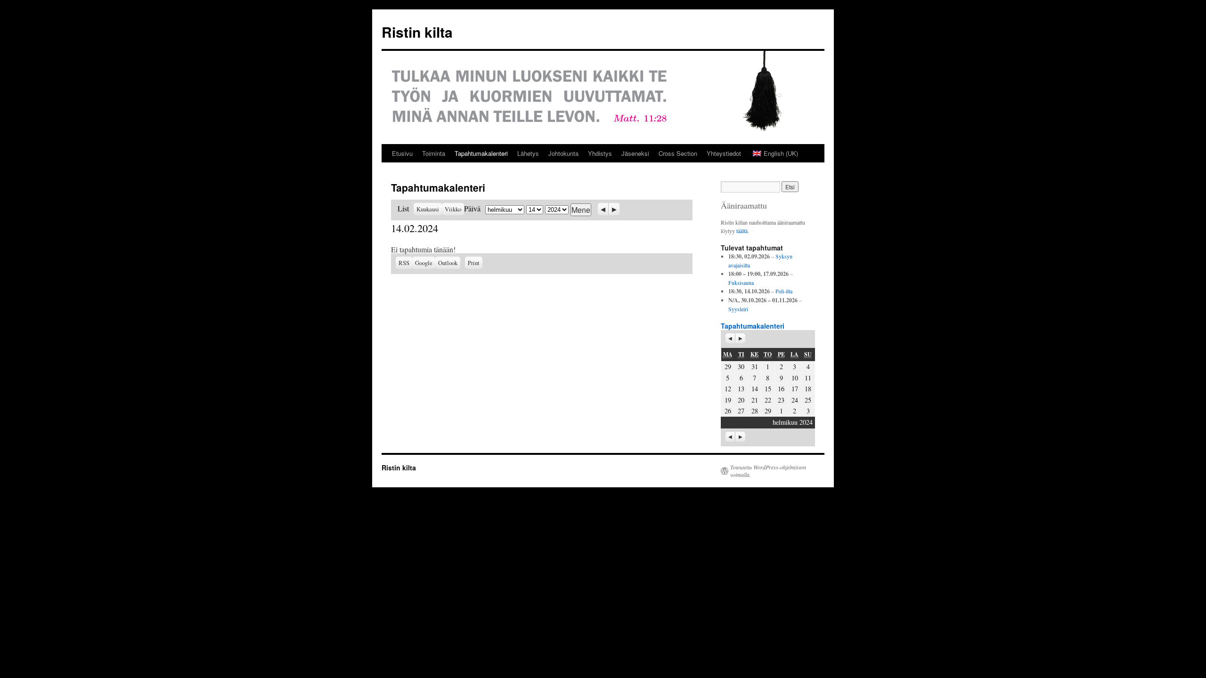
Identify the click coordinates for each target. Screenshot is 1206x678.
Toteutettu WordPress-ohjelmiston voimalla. (768, 470)
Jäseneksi (635, 153)
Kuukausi (427, 209)
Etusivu (402, 153)
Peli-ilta (783, 291)
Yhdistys (600, 153)
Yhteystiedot (724, 153)
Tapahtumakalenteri (481, 153)
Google (425, 263)
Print (475, 262)
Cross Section (678, 153)
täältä (742, 230)
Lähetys (528, 153)
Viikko (453, 209)
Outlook (449, 263)
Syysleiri (738, 309)
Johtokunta (563, 153)
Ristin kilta (417, 32)
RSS (404, 262)
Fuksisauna (741, 282)
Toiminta (433, 153)
